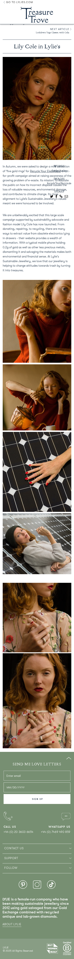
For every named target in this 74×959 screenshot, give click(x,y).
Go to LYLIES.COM (19, 2)
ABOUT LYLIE (12, 924)
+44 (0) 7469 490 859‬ (55, 832)
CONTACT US (14, 848)
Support (11, 858)
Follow (10, 868)
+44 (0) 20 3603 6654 (18, 832)
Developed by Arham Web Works (14, 954)
